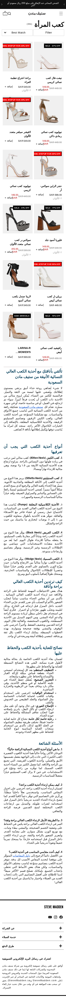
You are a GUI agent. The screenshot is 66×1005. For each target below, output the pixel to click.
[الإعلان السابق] (64, 4)
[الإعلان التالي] (2, 4)
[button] (61, 13)
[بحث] (9, 13)
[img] (61, 917)
